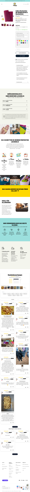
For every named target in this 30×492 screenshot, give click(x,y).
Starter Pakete (11, 471)
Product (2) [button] (25, 293)
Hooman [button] (18, 295)
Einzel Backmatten (10, 466)
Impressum (24, 468)
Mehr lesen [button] (8, 372)
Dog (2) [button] (21, 293)
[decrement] (17, 50)
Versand (17, 467)
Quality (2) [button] (9, 295)
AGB (23, 470)
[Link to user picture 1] (7, 310)
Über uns (3, 464)
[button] (2, 4)
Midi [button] (21, 295)
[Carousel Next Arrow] (13, 16)
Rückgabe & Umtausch (17, 470)
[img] (6, 302)
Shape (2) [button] (14, 295)
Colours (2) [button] (17, 293)
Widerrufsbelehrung (25, 464)
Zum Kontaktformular (18, 465)
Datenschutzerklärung (26, 466)
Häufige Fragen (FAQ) (4, 469)
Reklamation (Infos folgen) (18, 473)
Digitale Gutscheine (10, 477)
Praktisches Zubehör (10, 474)
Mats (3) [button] (13, 293)
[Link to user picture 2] (22, 366)
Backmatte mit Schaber (11, 469)
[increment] (19, 50)
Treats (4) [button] (4, 293)
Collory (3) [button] (8, 293)
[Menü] (28, 484)
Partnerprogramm (4, 466)
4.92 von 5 (17, 276)
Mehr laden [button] (15, 426)
